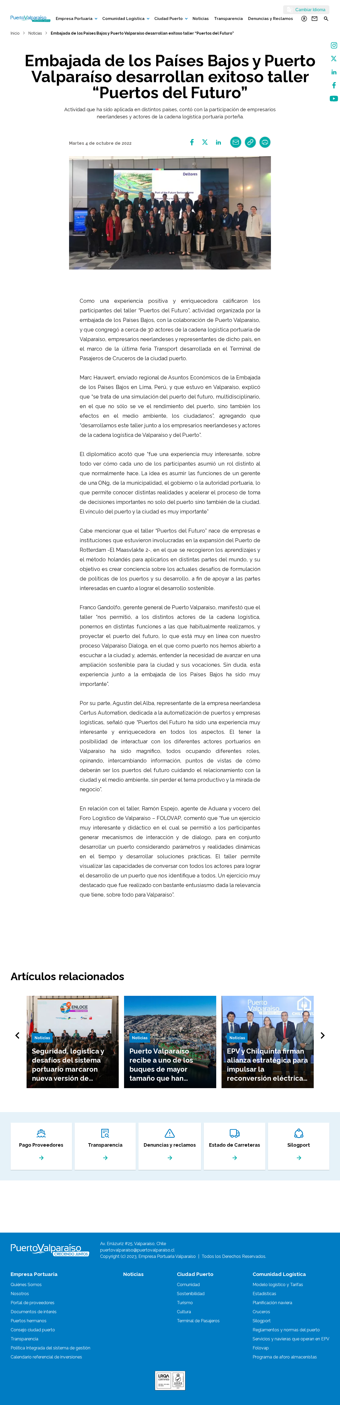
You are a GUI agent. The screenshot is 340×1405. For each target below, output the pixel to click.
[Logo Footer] (50, 1250)
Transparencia (228, 18)
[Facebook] (334, 85)
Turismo (185, 1302)
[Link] (250, 142)
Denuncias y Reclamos (270, 18)
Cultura (184, 1311)
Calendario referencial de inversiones (46, 1357)
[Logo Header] (30, 18)
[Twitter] (334, 59)
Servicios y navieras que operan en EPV (291, 1338)
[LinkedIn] (334, 72)
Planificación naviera (272, 1302)
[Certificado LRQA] (170, 1380)
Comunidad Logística (123, 18)
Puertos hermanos (28, 1320)
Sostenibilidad (191, 1293)
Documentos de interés (34, 1311)
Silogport (262, 1320)
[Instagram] (334, 45)
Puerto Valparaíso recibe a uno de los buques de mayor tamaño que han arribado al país (161, 1069)
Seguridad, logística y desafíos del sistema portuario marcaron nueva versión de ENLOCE (68, 1069)
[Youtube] (334, 99)
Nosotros (20, 1293)
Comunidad (188, 1284)
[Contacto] (314, 18)
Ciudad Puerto (168, 18)
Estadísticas (264, 1293)
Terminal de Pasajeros (198, 1320)
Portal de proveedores (32, 1302)
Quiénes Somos (26, 1284)
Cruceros (261, 1311)
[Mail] (236, 142)
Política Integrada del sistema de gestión (50, 1347)
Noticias (201, 18)
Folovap (261, 1347)
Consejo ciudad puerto (33, 1329)
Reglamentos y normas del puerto (286, 1329)
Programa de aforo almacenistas (285, 1357)
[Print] (265, 142)
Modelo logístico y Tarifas (278, 1284)
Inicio (15, 33)
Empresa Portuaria (74, 18)
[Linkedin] (218, 142)
